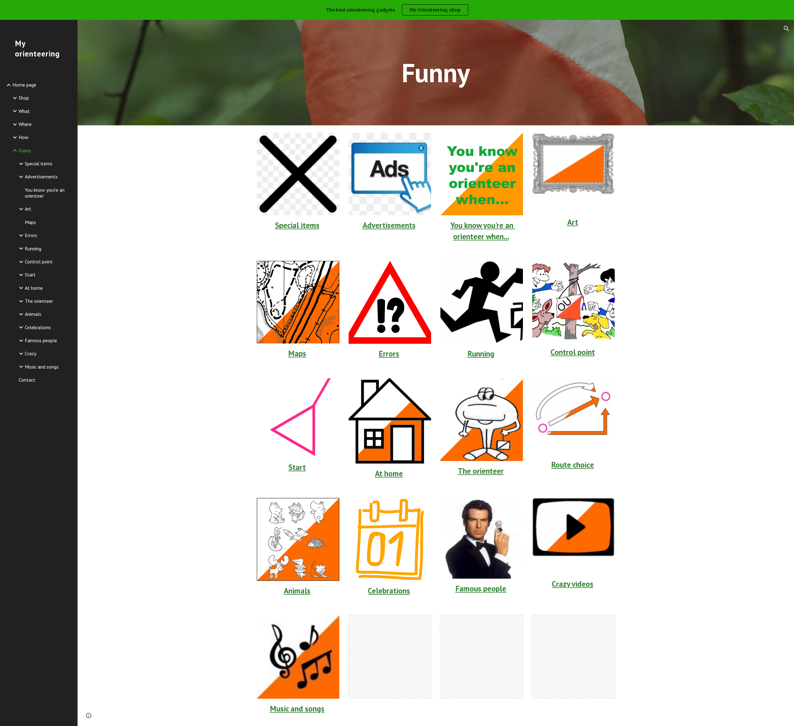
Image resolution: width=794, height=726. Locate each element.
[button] (786, 28)
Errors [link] (31, 235)
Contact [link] (27, 380)
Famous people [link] (41, 340)
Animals (297, 590)
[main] (436, 72)
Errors (389, 353)
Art (572, 222)
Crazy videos (572, 584)
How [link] (24, 137)
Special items (297, 225)
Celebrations (389, 590)
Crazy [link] (30, 353)
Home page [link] (24, 85)
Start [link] (30, 274)
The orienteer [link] (39, 301)
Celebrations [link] (38, 327)
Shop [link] (24, 98)
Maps (297, 353)
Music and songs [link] (42, 367)
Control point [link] (39, 261)
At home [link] (34, 288)
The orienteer (481, 471)
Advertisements (389, 225)
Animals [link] (33, 314)
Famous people (480, 588)
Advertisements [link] (41, 176)
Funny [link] (25, 150)
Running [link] (33, 248)
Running (480, 353)
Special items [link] (38, 163)
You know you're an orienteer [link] (45, 193)
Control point (573, 352)
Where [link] (25, 124)
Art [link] (28, 209)
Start (297, 467)
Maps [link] (30, 222)
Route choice (572, 464)
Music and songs (297, 708)
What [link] (24, 111)
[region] (397, 10)
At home (389, 473)
